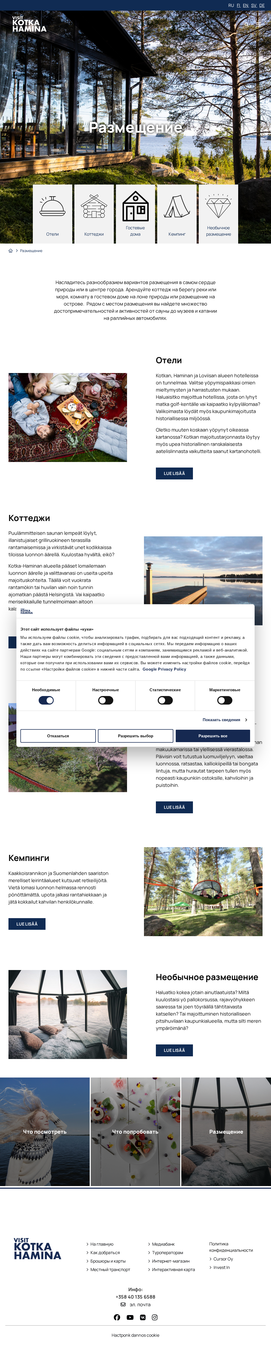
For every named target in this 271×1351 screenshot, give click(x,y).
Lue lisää (178, 474)
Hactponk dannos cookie (135, 1335)
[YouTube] (130, 1317)
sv (254, 5)
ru (231, 5)
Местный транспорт (108, 1269)
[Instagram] (154, 1317)
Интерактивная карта (173, 1269)
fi (239, 5)
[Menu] (259, 24)
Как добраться (105, 1252)
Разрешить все (212, 736)
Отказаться (58, 736)
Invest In (220, 1267)
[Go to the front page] (37, 1269)
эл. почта (140, 1304)
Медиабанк (161, 1244)
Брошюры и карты (106, 1261)
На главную (102, 1244)
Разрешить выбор (135, 736)
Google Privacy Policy (164, 669)
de (262, 5)
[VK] (143, 1317)
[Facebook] (117, 1317)
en (246, 5)
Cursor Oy (221, 1259)
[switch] (105, 700)
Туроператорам (167, 1252)
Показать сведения (222, 719)
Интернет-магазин (168, 1261)
